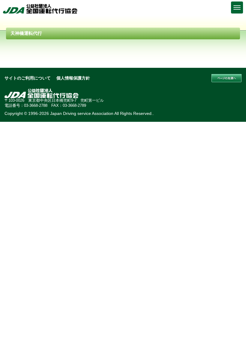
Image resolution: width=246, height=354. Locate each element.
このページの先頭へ (227, 78)
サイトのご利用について (27, 78)
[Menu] (237, 8)
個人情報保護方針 (73, 78)
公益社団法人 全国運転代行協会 (40, 9)
